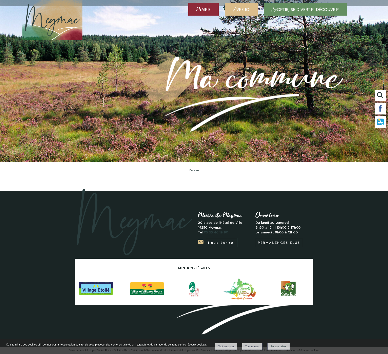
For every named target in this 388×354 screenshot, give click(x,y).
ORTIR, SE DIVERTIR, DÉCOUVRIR (305, 9)
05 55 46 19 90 (216, 232)
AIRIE (203, 9)
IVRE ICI (241, 9)
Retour (194, 170)
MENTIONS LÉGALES (194, 268)
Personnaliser (279, 346)
